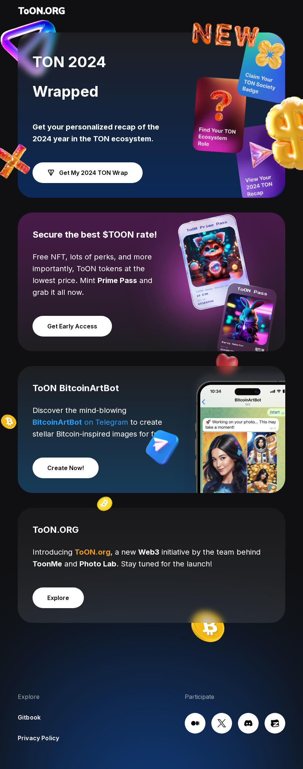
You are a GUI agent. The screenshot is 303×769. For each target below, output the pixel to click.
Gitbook (29, 717)
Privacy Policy (38, 738)
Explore (58, 597)
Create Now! (65, 468)
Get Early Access (72, 326)
